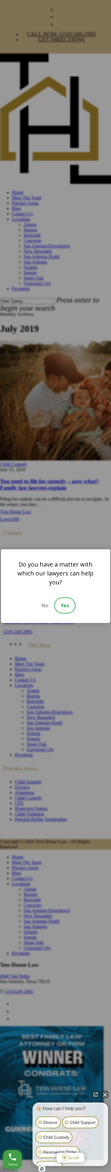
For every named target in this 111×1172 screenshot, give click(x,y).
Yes (65, 605)
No (44, 605)
